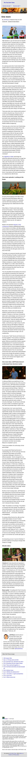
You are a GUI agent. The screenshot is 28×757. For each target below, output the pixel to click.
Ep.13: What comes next (9, 677)
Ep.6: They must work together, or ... (12, 665)
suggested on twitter (8, 156)
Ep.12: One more (7, 675)
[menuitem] (7, 6)
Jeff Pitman (6, 19)
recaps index (7, 658)
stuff (6, 6)
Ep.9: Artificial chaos (8, 670)
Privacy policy (16, 754)
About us (21, 753)
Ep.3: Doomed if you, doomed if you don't (13, 661)
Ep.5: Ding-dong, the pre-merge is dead (12, 663)
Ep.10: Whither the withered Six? (11, 672)
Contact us (10, 754)
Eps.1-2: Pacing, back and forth (10, 660)
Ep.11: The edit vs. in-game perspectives (13, 673)
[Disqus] (14, 698)
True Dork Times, (13, 753)
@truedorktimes (19, 648)
